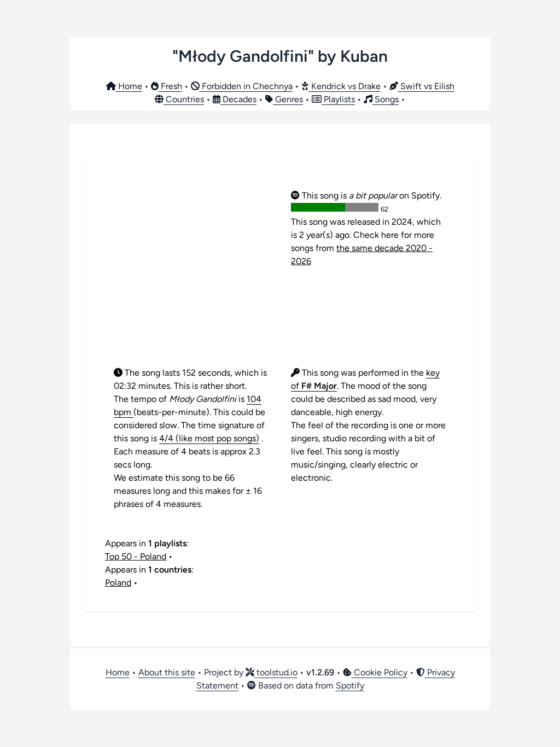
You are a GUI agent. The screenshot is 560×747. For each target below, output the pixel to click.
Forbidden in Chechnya (246, 86)
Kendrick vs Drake (345, 86)
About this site (166, 672)
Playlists (338, 99)
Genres (288, 99)
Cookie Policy (379, 672)
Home (129, 86)
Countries (184, 99)
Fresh (170, 86)
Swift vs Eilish (426, 86)
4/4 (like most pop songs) (209, 438)
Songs (385, 99)
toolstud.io (276, 672)
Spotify (350, 685)
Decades (238, 99)
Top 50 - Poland (135, 556)
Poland (118, 582)
